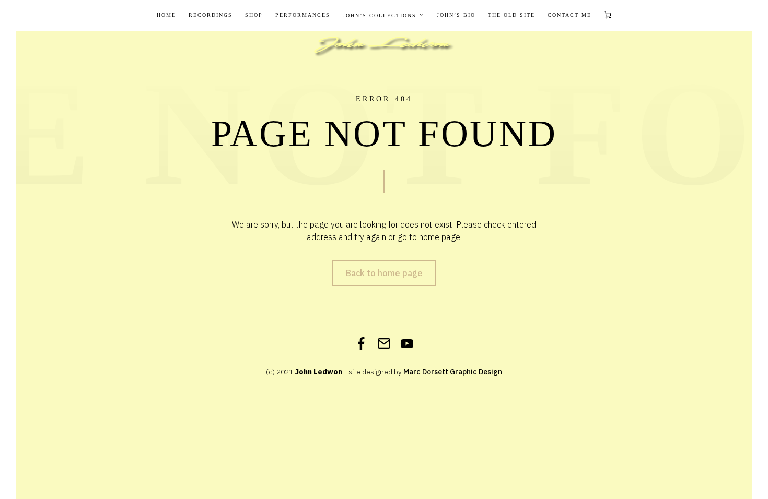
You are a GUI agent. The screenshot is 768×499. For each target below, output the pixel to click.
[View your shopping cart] (607, 15)
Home (166, 15)
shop (254, 15)
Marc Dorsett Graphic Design (452, 371)
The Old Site (511, 15)
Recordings (210, 15)
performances (302, 15)
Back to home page (384, 273)
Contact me (569, 15)
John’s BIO (456, 15)
